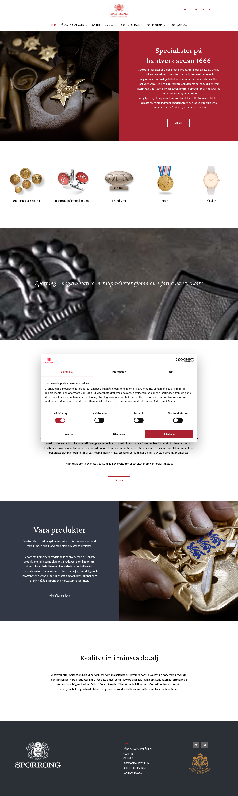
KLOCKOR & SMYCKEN (136, 763)
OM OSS (128, 758)
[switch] (99, 420)
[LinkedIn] (196, 745)
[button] (85, 25)
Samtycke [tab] (67, 371)
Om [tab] (171, 371)
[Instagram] (204, 745)
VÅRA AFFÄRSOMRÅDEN (137, 749)
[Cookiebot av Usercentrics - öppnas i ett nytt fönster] (178, 360)
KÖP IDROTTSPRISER (135, 768)
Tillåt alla (169, 434)
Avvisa (69, 434)
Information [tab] (119, 371)
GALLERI (128, 753)
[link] (184, 9)
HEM (126, 744)
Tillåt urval (119, 434)
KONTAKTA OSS (132, 772)
